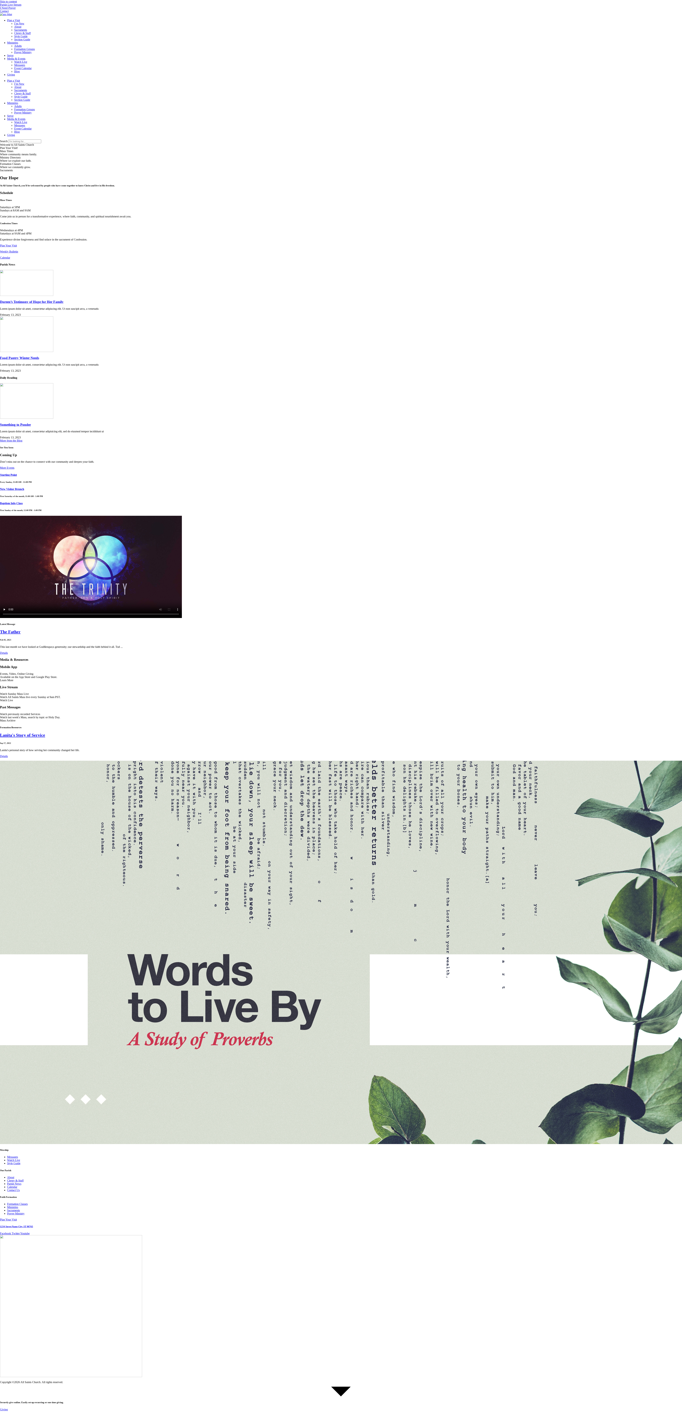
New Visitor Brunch (12, 489)
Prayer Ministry (23, 52)
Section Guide (22, 39)
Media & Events (16, 58)
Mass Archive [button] (7, 720)
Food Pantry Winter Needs (19, 358)
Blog (17, 71)
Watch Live (20, 61)
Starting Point (8, 474)
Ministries (12, 42)
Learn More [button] (6, 680)
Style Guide (21, 36)
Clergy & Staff (22, 33)
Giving (11, 74)
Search (4, 141)
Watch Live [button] (6, 700)
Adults (18, 45)
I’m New (19, 23)
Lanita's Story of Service (22, 735)
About (17, 26)
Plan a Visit (13, 20)
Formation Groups (24, 49)
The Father (10, 632)
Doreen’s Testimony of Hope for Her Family (32, 302)
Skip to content (8, 1)
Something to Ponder (15, 424)
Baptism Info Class (11, 503)
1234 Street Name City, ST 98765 (16, 1226)
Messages (19, 65)
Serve (10, 55)
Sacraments (20, 29)
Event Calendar (23, 68)
